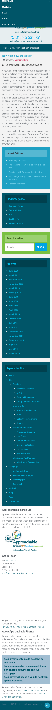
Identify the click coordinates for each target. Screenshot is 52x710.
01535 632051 (28, 37)
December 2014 (16, 331)
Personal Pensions (25, 397)
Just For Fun (14, 219)
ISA (10, 215)
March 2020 (14, 288)
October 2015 (15, 318)
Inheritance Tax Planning (24, 458)
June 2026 (13, 271)
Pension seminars (17, 184)
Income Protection (25, 445)
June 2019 (13, 297)
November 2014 (16, 336)
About (11, 497)
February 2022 (15, 279)
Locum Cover (23, 449)
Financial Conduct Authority (30, 690)
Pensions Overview (25, 388)
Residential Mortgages (23, 475)
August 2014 (14, 345)
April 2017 (13, 310)
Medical (12, 488)
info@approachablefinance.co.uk (27, 41)
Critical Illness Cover (26, 440)
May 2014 (13, 349)
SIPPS (19, 393)
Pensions (17, 384)
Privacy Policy (8, 627)
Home (4, 48)
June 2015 (13, 327)
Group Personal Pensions (28, 401)
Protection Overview (26, 432)
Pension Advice (16, 223)
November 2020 (16, 284)
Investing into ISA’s (17, 160)
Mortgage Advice (20, 471)
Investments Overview (26, 410)
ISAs (19, 414)
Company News (21, 60)
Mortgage (13, 467)
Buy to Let (17, 484)
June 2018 (13, 301)
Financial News (15, 210)
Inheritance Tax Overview (28, 462)
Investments (18, 406)
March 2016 (14, 314)
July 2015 (13, 323)
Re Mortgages (19, 479)
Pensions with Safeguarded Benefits (25, 172)
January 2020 (15, 292)
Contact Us (14, 501)
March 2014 (14, 353)
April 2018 (13, 305)
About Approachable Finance (30, 627)
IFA (10, 380)
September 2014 (16, 340)
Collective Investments (27, 419)
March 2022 (14, 275)
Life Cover (21, 436)
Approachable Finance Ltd (30, 704)
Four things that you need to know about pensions (27, 178)
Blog (12, 48)
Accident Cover (23, 453)
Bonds (20, 423)
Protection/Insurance (22, 427)
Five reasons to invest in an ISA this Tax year (27, 166)
